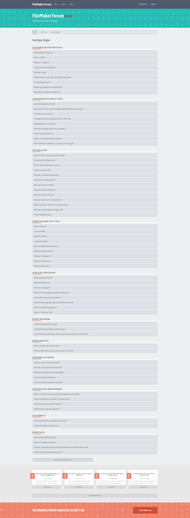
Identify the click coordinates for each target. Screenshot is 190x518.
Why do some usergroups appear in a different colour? (53, 302)
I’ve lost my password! (42, 82)
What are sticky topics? (42, 256)
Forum (63, 4)
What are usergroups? (42, 288)
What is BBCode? (40, 226)
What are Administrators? (43, 278)
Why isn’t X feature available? (45, 442)
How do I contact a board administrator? (48, 452)
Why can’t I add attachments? (45, 190)
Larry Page (145, 478)
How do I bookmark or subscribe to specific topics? (52, 399)
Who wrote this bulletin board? (45, 437)
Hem (56, 4)
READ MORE (46, 487)
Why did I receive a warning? (44, 195)
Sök (71, 4)
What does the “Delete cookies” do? (47, 92)
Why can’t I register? (41, 62)
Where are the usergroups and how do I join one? (51, 293)
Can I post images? (41, 241)
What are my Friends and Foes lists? (47, 346)
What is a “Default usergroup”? (45, 307)
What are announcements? (44, 251)
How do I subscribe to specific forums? (48, 404)
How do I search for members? (45, 377)
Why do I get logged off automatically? (48, 87)
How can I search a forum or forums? (47, 363)
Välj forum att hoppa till (62, 460)
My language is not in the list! (44, 124)
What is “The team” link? (43, 312)
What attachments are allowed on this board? (50, 421)
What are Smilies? (40, 236)
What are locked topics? (42, 261)
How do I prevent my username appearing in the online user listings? (59, 109)
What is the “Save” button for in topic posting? (51, 205)
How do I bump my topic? (43, 215)
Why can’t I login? (40, 72)
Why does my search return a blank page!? (49, 372)
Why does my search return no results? (48, 367)
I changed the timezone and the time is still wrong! (52, 119)
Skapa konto (143, 4)
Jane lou (114, 478)
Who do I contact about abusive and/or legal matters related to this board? (61, 447)
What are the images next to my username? (49, 129)
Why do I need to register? (43, 53)
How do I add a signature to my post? (47, 165)
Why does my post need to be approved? (48, 210)
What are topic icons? (41, 266)
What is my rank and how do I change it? (48, 139)
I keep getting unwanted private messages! (50, 329)
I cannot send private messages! (46, 324)
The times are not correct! (43, 114)
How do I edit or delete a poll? (44, 180)
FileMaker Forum (41, 4)
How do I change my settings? (44, 104)
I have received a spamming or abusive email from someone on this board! (61, 334)
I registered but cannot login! (44, 67)
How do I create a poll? (42, 170)
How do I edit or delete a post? (45, 160)
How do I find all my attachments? (46, 426)
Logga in (153, 4)
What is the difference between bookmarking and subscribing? (57, 394)
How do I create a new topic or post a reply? (49, 155)
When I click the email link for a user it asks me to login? (54, 143)
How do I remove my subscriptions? (46, 409)
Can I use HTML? (40, 231)
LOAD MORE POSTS (95, 496)
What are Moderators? (42, 283)
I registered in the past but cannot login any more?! (52, 77)
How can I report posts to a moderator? (48, 200)
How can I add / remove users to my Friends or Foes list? (54, 351)
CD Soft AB (68, 16)
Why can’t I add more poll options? (46, 175)
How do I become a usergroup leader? (47, 298)
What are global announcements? (46, 246)
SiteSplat (81, 478)
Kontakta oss (145, 510)
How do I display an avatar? (44, 134)
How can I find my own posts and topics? (48, 382)
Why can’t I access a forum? (44, 185)
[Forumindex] (34, 32)
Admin (49, 478)
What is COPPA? (39, 57)
